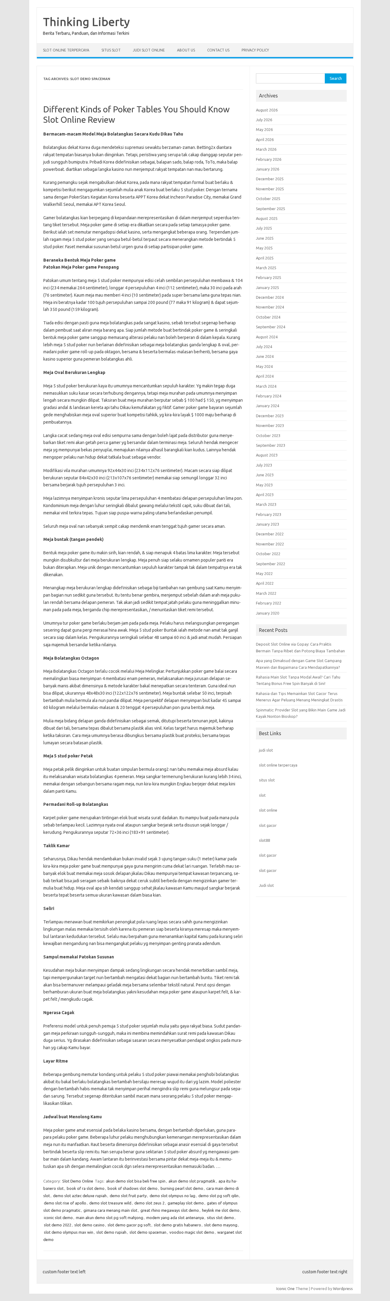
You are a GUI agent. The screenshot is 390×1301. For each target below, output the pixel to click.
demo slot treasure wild (110, 1203)
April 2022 (265, 583)
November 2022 (270, 544)
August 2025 (267, 218)
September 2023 (270, 445)
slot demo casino (89, 1225)
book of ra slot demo (86, 1188)
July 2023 (264, 465)
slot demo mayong (220, 1225)
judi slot (266, 750)
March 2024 (266, 386)
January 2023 (267, 524)
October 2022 (268, 554)
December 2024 (270, 297)
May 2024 (264, 366)
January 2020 (267, 613)
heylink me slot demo (220, 1210)
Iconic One (285, 1288)
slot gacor (268, 825)
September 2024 (270, 327)
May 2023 (264, 485)
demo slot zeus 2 (149, 1203)
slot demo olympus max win (68, 1232)
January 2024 (267, 406)
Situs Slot (111, 50)
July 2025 (264, 228)
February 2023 (268, 514)
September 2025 (270, 208)
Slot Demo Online (77, 1181)
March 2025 (266, 268)
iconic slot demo (58, 1217)
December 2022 (270, 534)
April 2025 (265, 258)
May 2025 (264, 248)
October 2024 (268, 317)
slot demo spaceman (147, 1232)
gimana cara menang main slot (110, 1210)
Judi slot (266, 885)
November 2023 (270, 425)
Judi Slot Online (149, 50)
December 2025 (270, 179)
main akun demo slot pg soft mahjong (109, 1217)
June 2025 (265, 238)
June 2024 (265, 356)
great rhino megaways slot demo (169, 1210)
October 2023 (268, 435)
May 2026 (264, 129)
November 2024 (270, 307)
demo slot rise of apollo (65, 1203)
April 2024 (265, 376)
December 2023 (270, 416)
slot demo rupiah (111, 1232)
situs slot (267, 780)
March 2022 (266, 593)
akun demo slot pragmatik (191, 1181)
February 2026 (268, 159)
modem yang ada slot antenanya (175, 1217)
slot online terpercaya (278, 765)
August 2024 (267, 337)
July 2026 (264, 120)
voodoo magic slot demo (191, 1232)
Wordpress (343, 1288)
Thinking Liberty (86, 21)
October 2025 (268, 198)
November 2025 (270, 189)
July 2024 (264, 346)
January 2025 (267, 287)
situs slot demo (220, 1217)
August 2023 (267, 455)
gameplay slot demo (186, 1203)
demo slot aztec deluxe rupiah (80, 1195)
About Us (186, 50)
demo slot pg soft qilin (218, 1195)
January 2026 (267, 169)
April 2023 (265, 494)
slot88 (264, 840)
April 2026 (265, 139)
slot (262, 795)
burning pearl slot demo (182, 1188)
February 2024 (268, 396)
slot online (268, 810)
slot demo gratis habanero (177, 1225)
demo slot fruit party (128, 1195)
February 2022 (268, 603)
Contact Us (218, 50)
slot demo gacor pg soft (129, 1225)
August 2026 (267, 110)
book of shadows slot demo (133, 1188)
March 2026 (266, 149)
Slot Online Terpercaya (66, 50)
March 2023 (266, 504)
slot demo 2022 (57, 1225)
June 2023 (265, 475)
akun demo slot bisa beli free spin (135, 1181)
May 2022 (264, 573)
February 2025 (268, 277)
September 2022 (270, 564)
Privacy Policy (255, 50)
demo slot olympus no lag (172, 1195)
